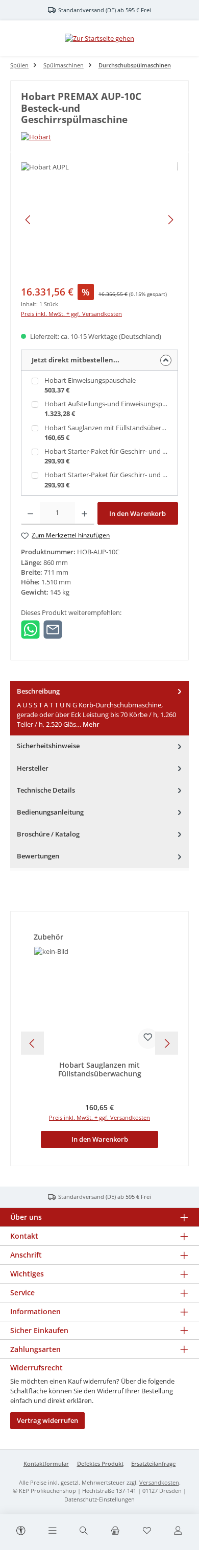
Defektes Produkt (100, 1463)
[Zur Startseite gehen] (99, 38)
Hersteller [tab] (32, 768)
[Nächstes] (170, 219)
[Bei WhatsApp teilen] (30, 628)
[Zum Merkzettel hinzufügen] (148, 1038)
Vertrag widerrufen (47, 1420)
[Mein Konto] (178, 1531)
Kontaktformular (46, 1463)
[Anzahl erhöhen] (84, 513)
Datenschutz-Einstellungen (99, 1499)
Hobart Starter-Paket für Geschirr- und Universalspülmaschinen (112, 451)
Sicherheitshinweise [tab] (48, 745)
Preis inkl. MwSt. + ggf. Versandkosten (71, 313)
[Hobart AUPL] (99, 219)
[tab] (99, 708)
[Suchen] (83, 1531)
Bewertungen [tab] (38, 855)
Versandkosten (159, 1482)
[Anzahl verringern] (30, 513)
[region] (99, 219)
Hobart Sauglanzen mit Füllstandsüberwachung (112, 427)
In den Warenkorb (137, 513)
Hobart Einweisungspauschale (90, 380)
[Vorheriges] (28, 219)
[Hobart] (99, 137)
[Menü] (52, 1531)
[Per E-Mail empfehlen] (52, 628)
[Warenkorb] (115, 1531)
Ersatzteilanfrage (153, 1463)
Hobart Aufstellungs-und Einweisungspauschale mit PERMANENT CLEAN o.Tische (112, 403)
